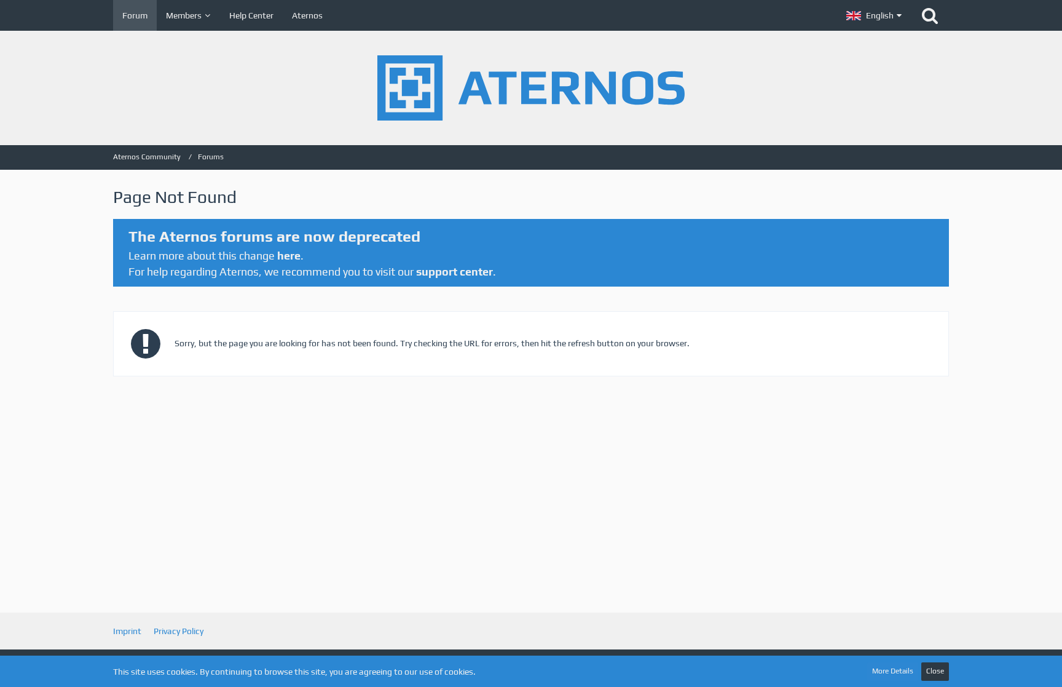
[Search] (930, 15)
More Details (892, 671)
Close (935, 671)
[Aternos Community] (531, 88)
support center (454, 271)
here (289, 255)
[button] (874, 15)
